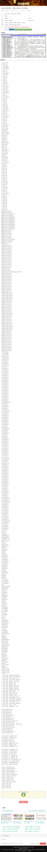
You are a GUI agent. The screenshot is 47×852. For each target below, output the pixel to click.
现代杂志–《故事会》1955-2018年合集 (32, 831)
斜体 (19, 843)
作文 (4, 807)
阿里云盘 (20, 29)
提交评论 (43, 843)
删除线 (12, 843)
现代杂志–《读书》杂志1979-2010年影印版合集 (11, 828)
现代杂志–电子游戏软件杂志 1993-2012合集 (33, 826)
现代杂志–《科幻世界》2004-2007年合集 (10, 831)
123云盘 (24, 29)
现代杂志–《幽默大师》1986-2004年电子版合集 (11, 826)
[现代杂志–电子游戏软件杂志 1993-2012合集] (29, 817)
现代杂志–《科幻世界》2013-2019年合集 (32, 828)
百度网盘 (16, 29)
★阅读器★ (11, 29)
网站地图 (23, 847)
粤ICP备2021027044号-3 (23, 848)
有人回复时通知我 (36, 843)
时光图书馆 (15, 847)
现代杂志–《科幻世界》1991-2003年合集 (32, 829)
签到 (22, 843)
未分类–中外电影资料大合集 (7, 810)
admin (7, 10)
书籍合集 (26, 792)
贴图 (6, 843)
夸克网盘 (29, 29)
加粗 (9, 843)
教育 (3, 10)
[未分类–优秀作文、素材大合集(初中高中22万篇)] (6, 817)
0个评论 (29, 10)
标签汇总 (19, 847)
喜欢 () (24, 802)
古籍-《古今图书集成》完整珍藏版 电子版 (37, 810)
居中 (16, 843)
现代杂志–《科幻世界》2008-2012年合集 (10, 829)
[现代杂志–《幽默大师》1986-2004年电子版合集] (17, 817)
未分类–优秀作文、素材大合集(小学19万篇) (14, 8)
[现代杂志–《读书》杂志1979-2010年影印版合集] (40, 817)
